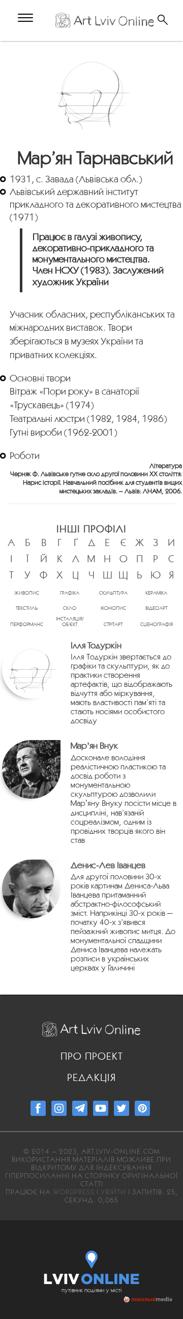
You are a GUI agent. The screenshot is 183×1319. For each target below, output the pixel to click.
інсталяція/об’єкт (70, 621)
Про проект (91, 1056)
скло (69, 608)
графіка (69, 593)
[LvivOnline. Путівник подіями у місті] (91, 1265)
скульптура (113, 593)
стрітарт (113, 624)
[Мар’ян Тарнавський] (91, 92)
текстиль (27, 608)
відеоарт (156, 608)
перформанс (26, 624)
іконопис (113, 608)
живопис (26, 593)
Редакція (91, 1077)
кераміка (156, 593)
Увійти (113, 1192)
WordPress (74, 1192)
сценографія (156, 624)
